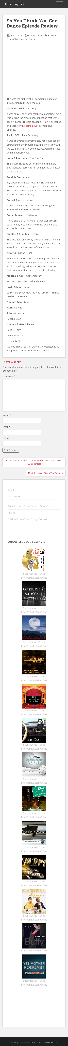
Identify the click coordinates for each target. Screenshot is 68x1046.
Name (6, 415)
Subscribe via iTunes (34, 573)
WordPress (53, 1042)
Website (6, 438)
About (11, 490)
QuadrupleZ (15, 4)
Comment (8, 376)
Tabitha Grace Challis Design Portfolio (28, 519)
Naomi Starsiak (34, 35)
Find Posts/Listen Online (34, 577)
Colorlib (32, 1042)
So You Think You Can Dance (21, 39)
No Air (46, 121)
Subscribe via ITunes (34, 980)
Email (6, 426)
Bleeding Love (29, 125)
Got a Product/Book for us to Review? (28, 506)
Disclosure (14, 496)
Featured (52, 35)
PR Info (12, 512)
